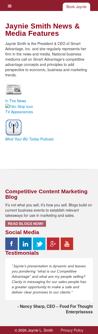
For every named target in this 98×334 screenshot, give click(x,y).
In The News (15, 100)
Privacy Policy (72, 330)
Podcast (29, 138)
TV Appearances (19, 111)
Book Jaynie (76, 6)
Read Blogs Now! (25, 224)
